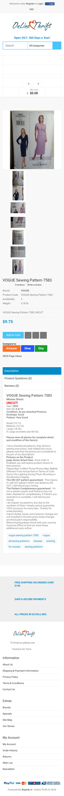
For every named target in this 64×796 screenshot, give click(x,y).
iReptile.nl (27, 789)
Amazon (11, 348)
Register (30, 3)
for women (14, 546)
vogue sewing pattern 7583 (24, 535)
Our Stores (8, 726)
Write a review (34, 285)
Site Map (7, 719)
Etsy (41, 348)
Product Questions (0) (18, 378)
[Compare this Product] (35, 335)
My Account (9, 744)
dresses (38, 541)
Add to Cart (13, 335)
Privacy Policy (10, 676)
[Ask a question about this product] (43, 335)
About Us (8, 664)
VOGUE (25, 290)
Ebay (28, 348)
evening (50, 541)
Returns (7, 756)
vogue (46, 535)
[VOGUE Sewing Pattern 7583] (32, 139)
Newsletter (9, 769)
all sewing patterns (19, 541)
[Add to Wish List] (28, 335)
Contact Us (9, 689)
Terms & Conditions (13, 683)
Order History (10, 750)
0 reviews (20, 285)
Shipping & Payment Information (21, 670)
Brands (7, 707)
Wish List (8, 762)
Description (11, 371)
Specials (7, 713)
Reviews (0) (11, 385)
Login (40, 3)
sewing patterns (33, 546)
